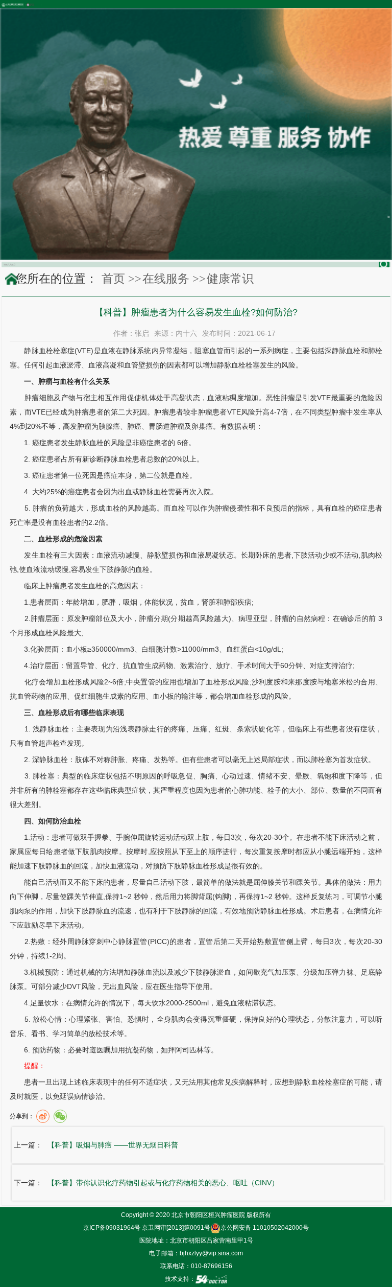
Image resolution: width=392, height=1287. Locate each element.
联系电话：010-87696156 (196, 1266)
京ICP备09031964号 (111, 1227)
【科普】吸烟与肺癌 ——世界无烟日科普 (112, 1145)
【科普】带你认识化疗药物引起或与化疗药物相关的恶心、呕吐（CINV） (163, 1183)
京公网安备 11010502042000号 (264, 1227)
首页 (113, 278)
